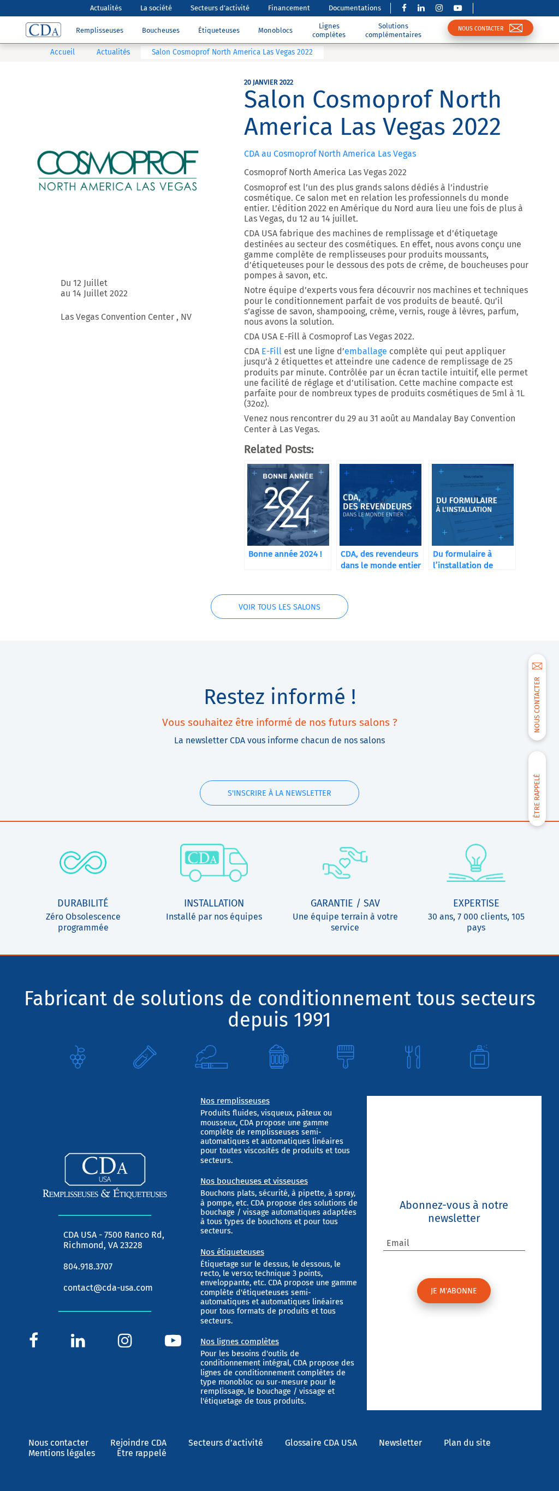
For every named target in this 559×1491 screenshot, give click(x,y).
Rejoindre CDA (138, 1443)
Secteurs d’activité (220, 8)
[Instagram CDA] (439, 8)
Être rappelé (141, 1453)
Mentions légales (61, 1453)
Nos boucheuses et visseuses (254, 1181)
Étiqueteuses (219, 30)
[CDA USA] (43, 29)
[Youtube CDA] (458, 8)
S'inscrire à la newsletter (279, 793)
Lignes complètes (329, 30)
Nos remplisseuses (235, 1101)
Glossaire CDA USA (321, 1443)
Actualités (106, 8)
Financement (289, 8)
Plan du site (467, 1443)
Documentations (355, 8)
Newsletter (400, 1443)
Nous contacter (58, 1443)
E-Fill (271, 351)
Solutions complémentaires (393, 30)
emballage (365, 351)
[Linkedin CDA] (421, 8)
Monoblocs (275, 30)
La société (156, 8)
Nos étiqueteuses (232, 1252)
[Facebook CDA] (404, 8)
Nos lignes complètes (239, 1341)
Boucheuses (161, 30)
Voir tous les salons (279, 607)
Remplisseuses (99, 30)
